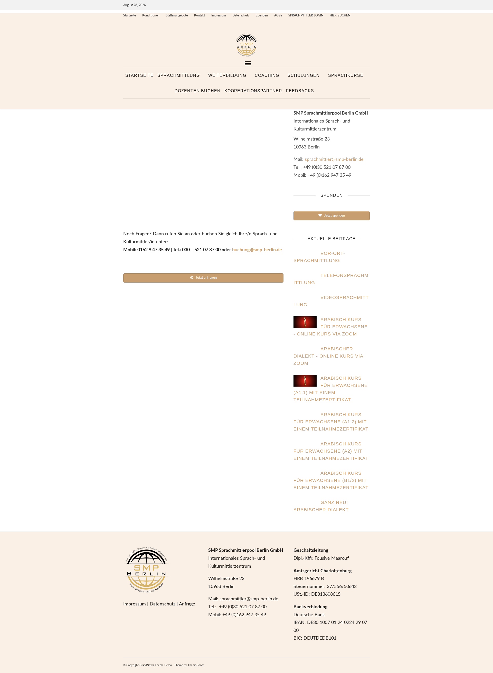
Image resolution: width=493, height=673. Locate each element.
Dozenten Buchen (198, 91)
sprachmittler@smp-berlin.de (334, 159)
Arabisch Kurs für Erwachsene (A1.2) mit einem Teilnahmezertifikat (330, 422)
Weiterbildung (227, 75)
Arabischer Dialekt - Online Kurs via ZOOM (328, 356)
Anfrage (187, 604)
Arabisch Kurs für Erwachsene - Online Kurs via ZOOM (330, 326)
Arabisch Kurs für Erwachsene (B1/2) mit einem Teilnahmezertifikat (330, 480)
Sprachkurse (345, 75)
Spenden (262, 15)
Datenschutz (240, 15)
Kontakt (199, 15)
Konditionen (150, 15)
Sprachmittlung (178, 75)
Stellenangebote (177, 15)
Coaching (267, 75)
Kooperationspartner (253, 91)
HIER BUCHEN (340, 15)
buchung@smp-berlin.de (257, 250)
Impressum (218, 15)
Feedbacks (300, 91)
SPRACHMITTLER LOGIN (305, 15)
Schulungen (304, 75)
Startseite (129, 15)
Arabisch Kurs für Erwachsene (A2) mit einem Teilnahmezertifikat (330, 451)
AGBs (278, 15)
